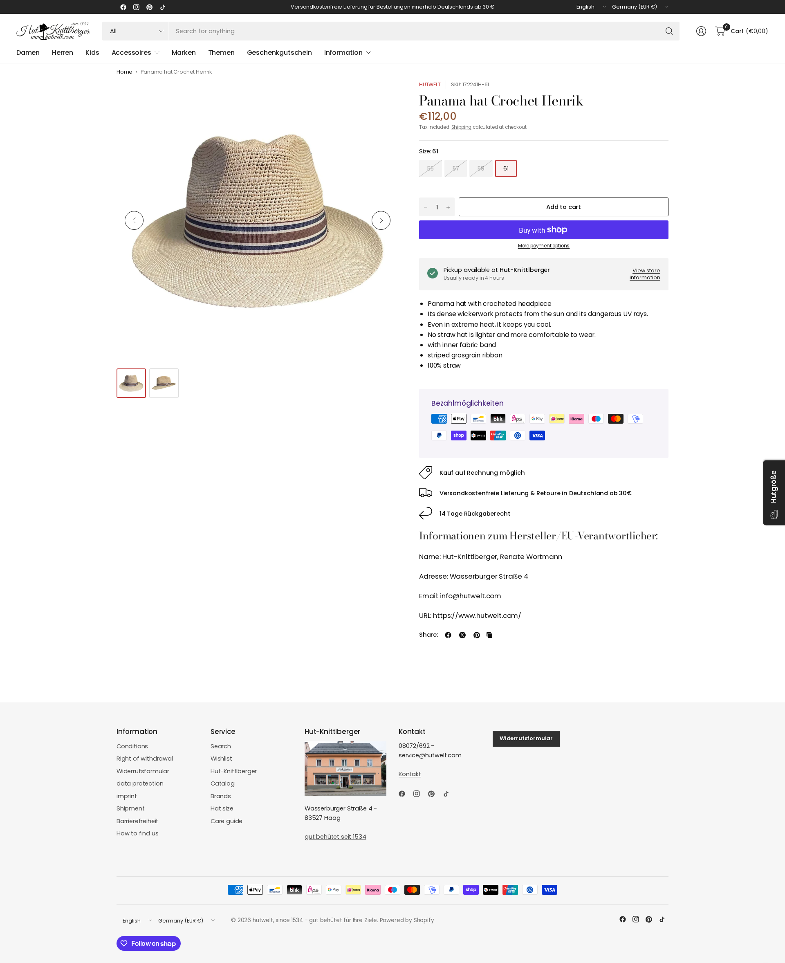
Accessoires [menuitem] (131, 52)
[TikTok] (162, 6)
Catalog (223, 783)
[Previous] (134, 220)
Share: (428, 635)
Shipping (461, 127)
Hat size (222, 808)
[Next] (381, 220)
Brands (221, 796)
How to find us (138, 833)
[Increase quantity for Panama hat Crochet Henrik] (448, 207)
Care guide (226, 821)
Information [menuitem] (343, 52)
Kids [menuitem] (92, 52)
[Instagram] (136, 6)
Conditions (132, 746)
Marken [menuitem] (184, 52)
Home (124, 72)
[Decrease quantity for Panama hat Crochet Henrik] (425, 207)
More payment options (544, 245)
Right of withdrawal (145, 758)
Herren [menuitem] (62, 52)
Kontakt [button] (410, 774)
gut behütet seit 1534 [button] (335, 837)
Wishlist (221, 758)
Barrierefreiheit (137, 821)
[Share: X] (462, 635)
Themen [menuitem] (221, 52)
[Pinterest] (149, 6)
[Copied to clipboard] (489, 635)
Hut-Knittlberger (234, 771)
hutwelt (430, 84)
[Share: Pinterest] (476, 635)
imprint (127, 796)
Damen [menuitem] (28, 52)
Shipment (131, 808)
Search (221, 746)
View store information (645, 274)
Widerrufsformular (143, 771)
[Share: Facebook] (448, 635)
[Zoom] (383, 96)
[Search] (669, 31)
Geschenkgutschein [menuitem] (279, 52)
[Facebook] (123, 6)
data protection (140, 783)
